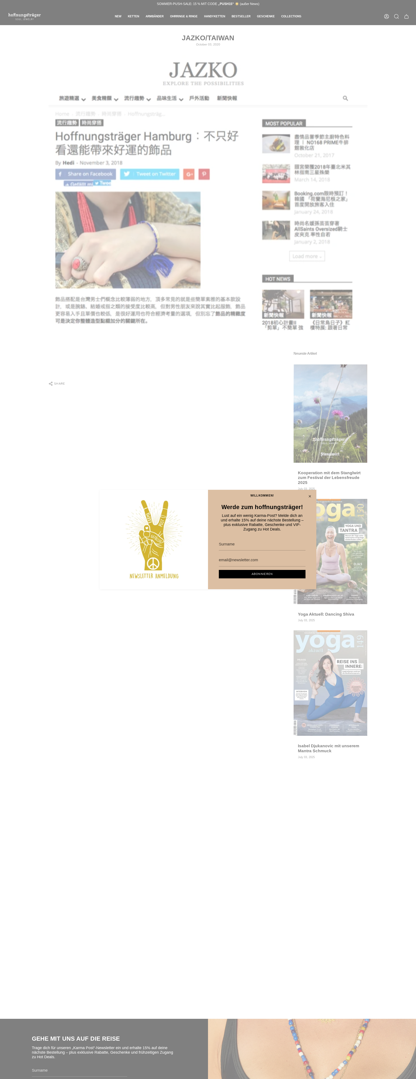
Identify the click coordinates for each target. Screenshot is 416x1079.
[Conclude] (310, 496)
